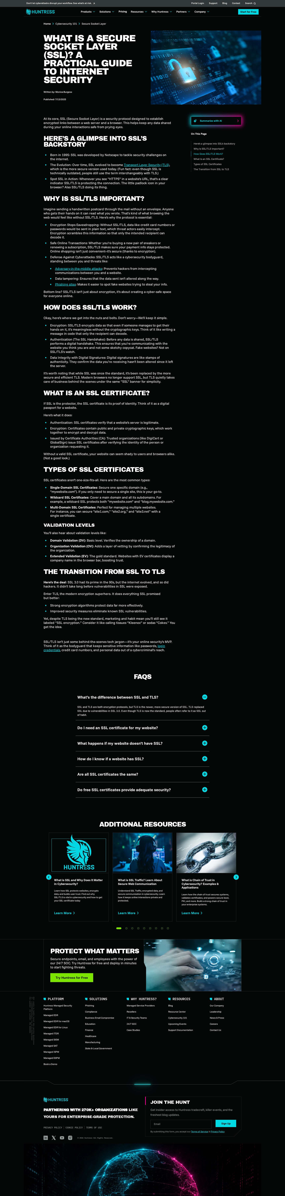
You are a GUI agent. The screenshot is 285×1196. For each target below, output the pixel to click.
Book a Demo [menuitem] (50, 1064)
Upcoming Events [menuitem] (177, 1023)
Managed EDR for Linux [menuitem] (56, 1027)
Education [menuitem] (90, 1023)
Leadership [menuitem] (215, 1011)
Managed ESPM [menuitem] (52, 1057)
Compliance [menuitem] (91, 1011)
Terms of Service (199, 1131)
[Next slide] (236, 877)
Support (213, 3)
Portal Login (197, 3)
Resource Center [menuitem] (177, 1011)
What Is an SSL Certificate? (209, 159)
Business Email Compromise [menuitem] (99, 1017)
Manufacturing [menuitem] (92, 1042)
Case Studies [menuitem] (133, 1030)
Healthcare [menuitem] (90, 1036)
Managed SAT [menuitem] (51, 1045)
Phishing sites (65, 284)
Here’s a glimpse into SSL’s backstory (214, 143)
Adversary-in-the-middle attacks (78, 268)
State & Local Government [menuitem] (98, 1048)
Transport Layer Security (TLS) (146, 165)
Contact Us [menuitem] (215, 1030)
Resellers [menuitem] (131, 1011)
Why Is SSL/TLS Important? (209, 148)
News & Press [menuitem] (217, 1017)
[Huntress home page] (90, 1100)
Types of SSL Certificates (208, 164)
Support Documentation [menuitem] (180, 1030)
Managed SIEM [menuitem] (51, 1039)
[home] (39, 12)
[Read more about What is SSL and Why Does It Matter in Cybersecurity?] (79, 877)
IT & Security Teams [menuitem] (137, 1017)
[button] (248, 12)
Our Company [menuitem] (217, 1005)
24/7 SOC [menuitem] (131, 1023)
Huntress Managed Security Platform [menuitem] (58, 1007)
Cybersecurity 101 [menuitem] (177, 1017)
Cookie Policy (74, 1127)
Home (47, 23)
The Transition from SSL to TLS (211, 169)
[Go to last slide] (48, 877)
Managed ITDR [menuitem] (51, 1033)
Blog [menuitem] (170, 1005)
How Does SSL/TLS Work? (208, 153)
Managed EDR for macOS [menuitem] (56, 1021)
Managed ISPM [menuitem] (51, 1051)
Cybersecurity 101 (66, 23)
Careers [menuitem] (214, 1023)
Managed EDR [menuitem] (51, 1015)
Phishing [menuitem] (89, 1005)
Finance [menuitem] (89, 1030)
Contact (236, 3)
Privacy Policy (53, 1127)
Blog (224, 3)
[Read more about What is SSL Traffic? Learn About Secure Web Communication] (142, 877)
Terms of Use (94, 1127)
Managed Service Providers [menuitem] (141, 1005)
